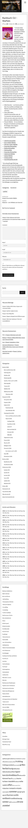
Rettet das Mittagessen (8, 691)
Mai (15, 511)
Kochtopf (4, 666)
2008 (3, 566)
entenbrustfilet (11, 761)
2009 (3, 561)
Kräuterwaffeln (8, 157)
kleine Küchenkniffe (7, 497)
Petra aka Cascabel (7, 351)
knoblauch (14, 775)
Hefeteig (6, 372)
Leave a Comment (20, 24)
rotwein (18, 788)
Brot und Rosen (6, 596)
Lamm (8, 426)
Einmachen (6, 456)
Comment (4, 225)
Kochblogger (5, 653)
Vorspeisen (7, 399)
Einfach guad (5, 623)
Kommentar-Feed (6, 741)
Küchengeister (6, 669)
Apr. (13, 511)
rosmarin (12, 788)
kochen (6, 475)
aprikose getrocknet (8, 758)
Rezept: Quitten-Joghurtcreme (10, 311)
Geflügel (9, 421)
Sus (3, 342)
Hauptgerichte (7, 413)
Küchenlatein (5, 672)
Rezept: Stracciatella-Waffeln (9, 198)
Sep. (24, 511)
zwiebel (6, 805)
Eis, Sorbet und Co (10, 451)
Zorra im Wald (5, 707)
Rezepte (4, 397)
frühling (19, 761)
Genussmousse (6, 637)
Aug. (21, 511)
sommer (13, 791)
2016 (3, 529)
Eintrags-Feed (5, 739)
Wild (8, 434)
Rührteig (6, 383)
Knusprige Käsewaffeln (10, 146)
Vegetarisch (7, 437)
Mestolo (4, 680)
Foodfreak (4, 634)
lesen (5, 478)
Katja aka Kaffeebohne (8, 345)
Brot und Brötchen (8, 370)
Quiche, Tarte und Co (9, 380)
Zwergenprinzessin (7, 710)
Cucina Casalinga (6, 612)
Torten (5, 386)
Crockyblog (5, 610)
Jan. (6, 520)
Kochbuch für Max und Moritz (9, 656)
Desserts (6, 448)
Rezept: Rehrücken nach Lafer (13, 335)
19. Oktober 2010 (11, 24)
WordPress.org (6, 744)
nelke (21, 781)
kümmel (5, 778)
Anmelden (4, 736)
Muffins (6, 375)
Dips (5, 453)
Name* (4, 242)
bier (15, 758)
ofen (10, 784)
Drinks (4, 486)
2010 (3, 556)
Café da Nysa (5, 599)
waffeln (5, 191)
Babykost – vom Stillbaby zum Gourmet (12, 202)
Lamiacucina (5, 674)
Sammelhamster (6, 696)
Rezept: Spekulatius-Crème (12, 342)
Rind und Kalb (10, 429)
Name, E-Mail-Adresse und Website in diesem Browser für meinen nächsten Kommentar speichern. (13, 267)
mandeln (11, 781)
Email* (3, 249)
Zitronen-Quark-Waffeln (10, 144)
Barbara (4, 337)
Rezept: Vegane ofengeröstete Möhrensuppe (13, 316)
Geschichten (5, 491)
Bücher (4, 459)
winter (5, 801)
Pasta (5, 440)
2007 (3, 570)
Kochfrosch (5, 658)
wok (10, 802)
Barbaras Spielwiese (7, 591)
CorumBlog (5, 607)
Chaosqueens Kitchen (7, 601)
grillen (22, 765)
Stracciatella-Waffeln (10, 142)
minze (17, 781)
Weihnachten (7, 391)
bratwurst (18, 758)
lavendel (14, 778)
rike (5, 24)
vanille (16, 795)
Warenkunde (5, 494)
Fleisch (7, 418)
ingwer (17, 772)
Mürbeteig (6, 378)
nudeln (4, 785)
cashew (23, 758)
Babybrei (6, 483)
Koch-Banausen (6, 650)
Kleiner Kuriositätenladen (8, 647)
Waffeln (6, 388)
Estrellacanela (5, 628)
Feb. (9, 511)
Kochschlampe (6, 664)
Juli (19, 511)
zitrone (20, 801)
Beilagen (6, 445)
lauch (10, 778)
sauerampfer (5, 792)
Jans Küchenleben (6, 642)
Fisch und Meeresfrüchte (12, 416)
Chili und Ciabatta (6, 604)
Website (4, 256)
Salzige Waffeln (8, 155)
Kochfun (4, 661)
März (11, 511)
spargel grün (21, 792)
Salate (5, 405)
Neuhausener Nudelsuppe (8, 683)
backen (6, 470)
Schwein (9, 432)
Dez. (8, 517)
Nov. (6, 512)
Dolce (3, 620)
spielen (6, 480)
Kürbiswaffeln (8, 150)
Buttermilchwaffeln (9, 148)
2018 (3, 520)
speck (4, 795)
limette (18, 778)
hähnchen (16, 769)
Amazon (6, 133)
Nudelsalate (9, 407)
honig (11, 768)
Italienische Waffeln (9, 154)
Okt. (3, 517)
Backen (4, 367)
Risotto (6, 443)
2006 (3, 575)
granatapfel (17, 765)
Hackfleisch (10, 424)
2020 (3, 511)
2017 (3, 524)
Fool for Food (5, 631)
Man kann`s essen (6, 677)
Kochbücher (7, 464)
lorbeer (5, 781)
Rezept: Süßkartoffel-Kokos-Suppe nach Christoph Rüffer (12, 346)
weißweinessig (16, 798)
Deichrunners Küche (7, 615)
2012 (3, 547)
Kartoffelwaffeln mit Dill (10, 159)
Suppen (6, 402)
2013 (3, 543)
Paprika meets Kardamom (8, 685)
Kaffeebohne (5, 645)
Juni (17, 511)
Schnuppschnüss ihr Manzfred (9, 699)
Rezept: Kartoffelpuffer (8, 313)
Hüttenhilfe (5, 639)
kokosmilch (22, 775)
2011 (3, 552)
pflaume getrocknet (16, 785)
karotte (5, 775)
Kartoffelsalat (9, 410)
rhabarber (5, 788)
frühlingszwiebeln (8, 765)
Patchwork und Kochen (8, 688)
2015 (3, 534)
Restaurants (5, 488)
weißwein (6, 798)
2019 (3, 515)
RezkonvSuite (5, 693)
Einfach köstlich (6, 626)
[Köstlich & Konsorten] (7, 721)
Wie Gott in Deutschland (8, 704)
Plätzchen (8, 394)
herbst (5, 768)
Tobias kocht (5, 701)
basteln (6, 472)
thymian (9, 795)
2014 (3, 538)
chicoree (5, 761)
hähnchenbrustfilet (8, 772)
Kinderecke (5, 467)
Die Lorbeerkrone (6, 618)
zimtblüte (14, 802)
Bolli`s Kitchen (5, 593)
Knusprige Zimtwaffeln (10, 152)
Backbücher (13, 187)
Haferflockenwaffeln (9, 140)
